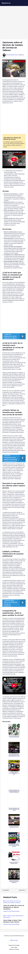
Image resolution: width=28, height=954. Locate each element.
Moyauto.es (6, 3)
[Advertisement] (14, 21)
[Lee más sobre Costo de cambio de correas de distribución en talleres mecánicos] (14, 901)
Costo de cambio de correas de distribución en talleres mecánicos (13, 907)
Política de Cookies (14, 949)
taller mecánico (15, 911)
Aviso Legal (14, 947)
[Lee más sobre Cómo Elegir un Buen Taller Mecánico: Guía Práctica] (14, 916)
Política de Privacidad (14, 945)
